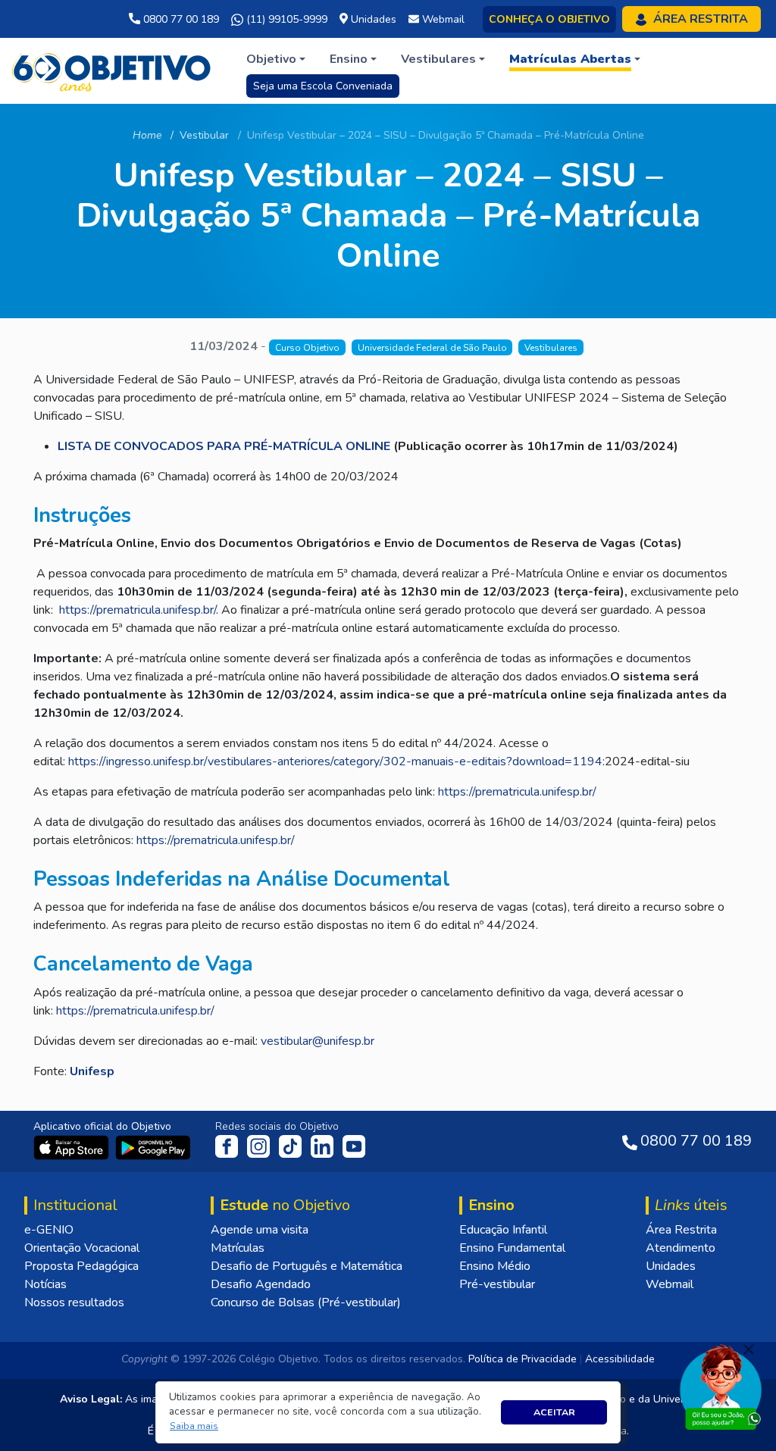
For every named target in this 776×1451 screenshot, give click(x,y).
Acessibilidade (620, 1359)
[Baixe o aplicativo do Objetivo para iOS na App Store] (72, 1146)
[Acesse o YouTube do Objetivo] (354, 1145)
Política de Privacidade (522, 1359)
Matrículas (237, 1248)
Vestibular (204, 135)
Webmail (669, 1284)
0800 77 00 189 (179, 19)
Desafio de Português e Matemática (306, 1266)
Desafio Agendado (261, 1284)
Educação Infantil (503, 1229)
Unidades (671, 1266)
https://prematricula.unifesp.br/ (137, 610)
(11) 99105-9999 (285, 19)
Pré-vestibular (497, 1284)
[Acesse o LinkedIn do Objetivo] (324, 1145)
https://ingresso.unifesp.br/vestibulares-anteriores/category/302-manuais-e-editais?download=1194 (335, 761)
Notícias (45, 1284)
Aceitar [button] (554, 1412)
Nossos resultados (74, 1302)
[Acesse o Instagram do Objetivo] (260, 1145)
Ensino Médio (494, 1266)
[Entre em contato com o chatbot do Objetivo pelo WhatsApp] (720, 1386)
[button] (194, 1426)
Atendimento (680, 1248)
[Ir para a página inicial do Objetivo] (112, 69)
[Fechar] (749, 1349)
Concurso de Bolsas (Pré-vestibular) (306, 1302)
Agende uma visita (259, 1229)
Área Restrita (681, 1229)
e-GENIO (49, 1229)
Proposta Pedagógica (81, 1266)
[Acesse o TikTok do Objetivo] (292, 1145)
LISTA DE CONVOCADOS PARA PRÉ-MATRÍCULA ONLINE (224, 446)
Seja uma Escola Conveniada (323, 86)
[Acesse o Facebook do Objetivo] (229, 1145)
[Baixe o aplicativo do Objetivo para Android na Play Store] (153, 1146)
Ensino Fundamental (512, 1248)
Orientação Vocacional (81, 1248)
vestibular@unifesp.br (317, 1041)
